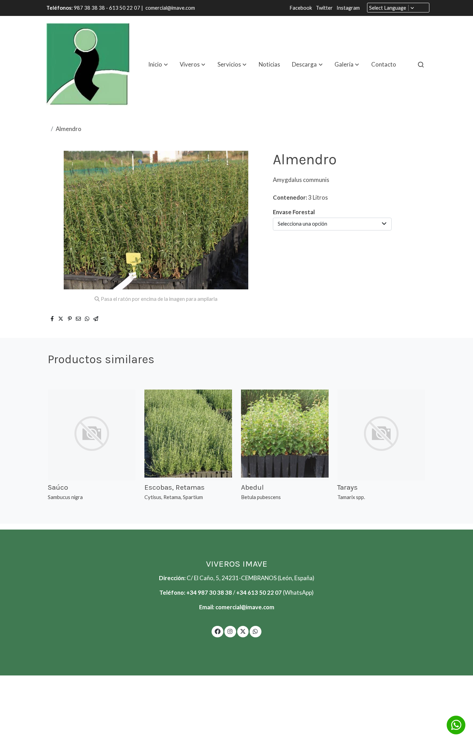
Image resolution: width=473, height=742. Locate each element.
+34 (242, 592)
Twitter (325, 8)
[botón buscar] (420, 64)
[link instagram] (230, 631)
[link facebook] (217, 631)
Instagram (348, 8)
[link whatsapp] (255, 631)
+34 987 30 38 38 (209, 592)
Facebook (301, 8)
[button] (158, 64)
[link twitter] (243, 631)
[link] (88, 64)
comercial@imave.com (170, 8)
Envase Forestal (294, 212)
